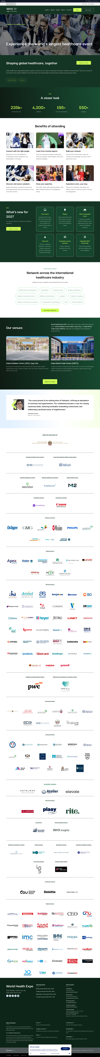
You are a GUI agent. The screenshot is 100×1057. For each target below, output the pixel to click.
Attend (77, 10)
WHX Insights (91, 4)
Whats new (22, 80)
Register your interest (83, 63)
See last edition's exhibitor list (50, 310)
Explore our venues (50, 382)
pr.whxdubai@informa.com (71, 1002)
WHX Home (84, 4)
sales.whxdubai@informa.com (71, 992)
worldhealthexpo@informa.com (72, 998)
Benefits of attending (12, 80)
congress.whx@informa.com (71, 1006)
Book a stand (88, 10)
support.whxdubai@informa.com (72, 1012)
